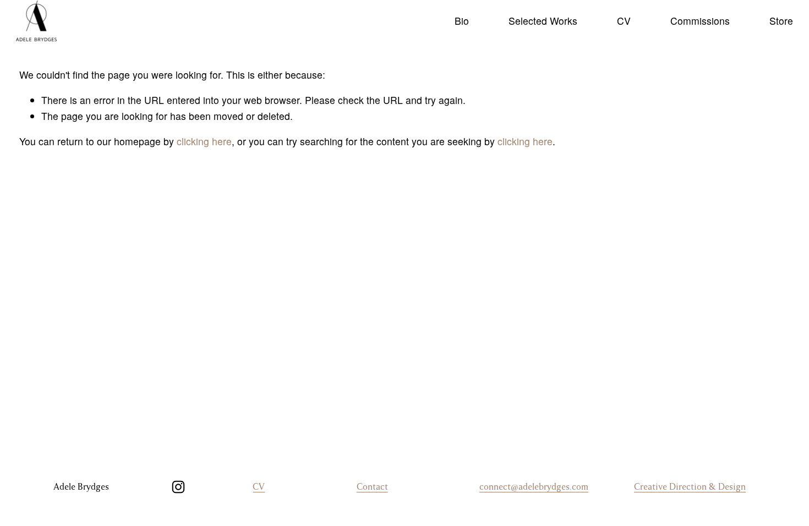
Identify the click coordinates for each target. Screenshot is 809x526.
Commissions (700, 21)
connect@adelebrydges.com (533, 487)
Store (781, 21)
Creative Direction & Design (690, 487)
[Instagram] (178, 487)
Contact (372, 487)
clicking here (204, 141)
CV (624, 21)
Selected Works (543, 21)
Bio (462, 21)
